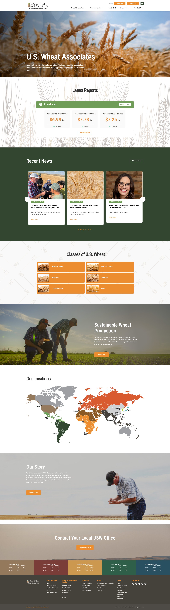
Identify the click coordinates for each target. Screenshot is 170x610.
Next (142, 199)
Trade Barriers (121, 588)
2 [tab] (81, 229)
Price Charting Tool (52, 592)
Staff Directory (101, 588)
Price (48, 583)
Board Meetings (86, 590)
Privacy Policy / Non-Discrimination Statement (37, 607)
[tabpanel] (46, 197)
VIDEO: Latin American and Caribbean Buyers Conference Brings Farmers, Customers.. (83, 207)
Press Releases (86, 585)
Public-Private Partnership (120, 597)
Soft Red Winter (66, 588)
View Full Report (85, 133)
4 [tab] (86, 229)
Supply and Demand (52, 588)
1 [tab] (78, 229)
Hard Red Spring (66, 590)
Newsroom (123, 8)
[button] (142, 3)
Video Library (85, 588)
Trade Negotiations (122, 585)
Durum (64, 597)
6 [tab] (90, 229)
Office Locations (101, 585)
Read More (34, 217)
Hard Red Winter (66, 585)
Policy (111, 3)
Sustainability (112, 8)
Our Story (99, 590)
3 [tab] (83, 229)
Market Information (77, 8)
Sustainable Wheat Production (105, 583)
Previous (27, 199)
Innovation (120, 590)
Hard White (65, 592)
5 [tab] (88, 229)
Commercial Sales (51, 585)
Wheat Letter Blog (87, 583)
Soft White (65, 595)
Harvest (49, 590)
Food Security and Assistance (122, 593)
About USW (137, 8)
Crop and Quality (95, 8)
